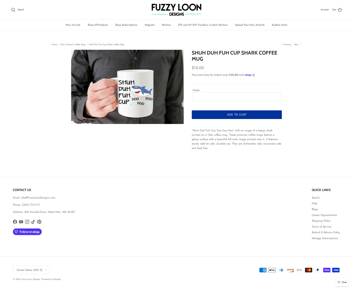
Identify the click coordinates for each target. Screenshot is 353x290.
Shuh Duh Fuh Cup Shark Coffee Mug (106, 44)
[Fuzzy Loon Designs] (176, 10)
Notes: (197, 90)
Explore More (279, 25)
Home (54, 44)
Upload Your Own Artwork (250, 25)
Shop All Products (98, 25)
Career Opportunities (324, 215)
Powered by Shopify (51, 279)
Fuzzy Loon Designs (30, 279)
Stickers (166, 25)
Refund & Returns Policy (326, 232)
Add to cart (237, 115)
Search (316, 198)
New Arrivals (73, 25)
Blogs (315, 209)
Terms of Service (321, 227)
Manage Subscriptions (325, 238)
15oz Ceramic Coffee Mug (72, 44)
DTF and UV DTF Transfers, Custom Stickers (203, 25)
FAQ (314, 203)
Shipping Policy (321, 221)
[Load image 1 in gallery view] (127, 87)
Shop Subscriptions (126, 25)
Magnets (149, 25)
